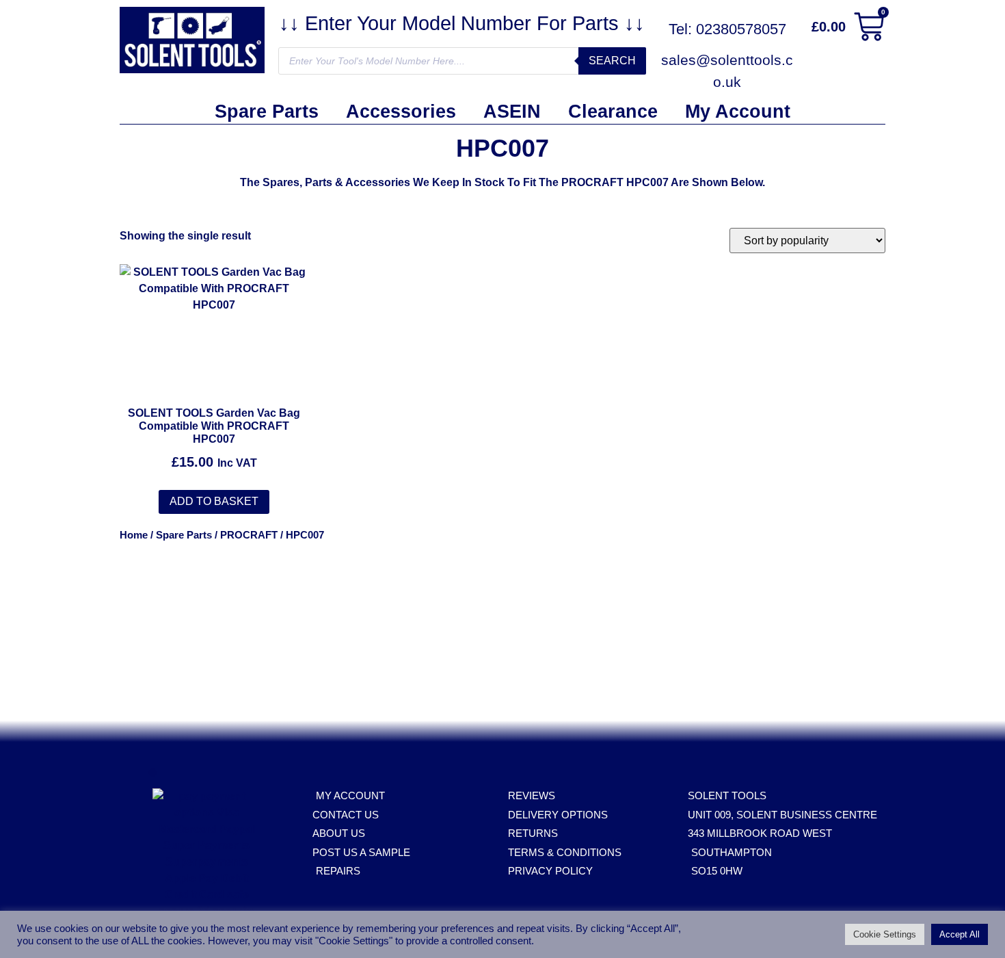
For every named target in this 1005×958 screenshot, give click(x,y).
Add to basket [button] (214, 501)
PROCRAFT (249, 535)
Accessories (401, 111)
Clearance (613, 111)
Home (134, 535)
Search (612, 60)
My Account (737, 111)
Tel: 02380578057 (727, 29)
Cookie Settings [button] (884, 934)
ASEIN (512, 111)
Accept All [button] (959, 934)
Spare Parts (267, 111)
